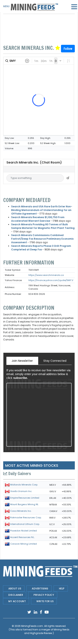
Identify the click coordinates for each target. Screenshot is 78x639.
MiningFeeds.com (32, 626)
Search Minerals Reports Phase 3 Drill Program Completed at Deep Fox (41, 247)
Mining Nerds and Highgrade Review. (46, 631)
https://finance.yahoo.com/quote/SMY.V (50, 280)
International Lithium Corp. (25, 524)
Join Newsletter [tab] (22, 361)
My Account (17, 601)
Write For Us (45, 601)
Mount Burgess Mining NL (24, 504)
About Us (14, 588)
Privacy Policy (44, 595)
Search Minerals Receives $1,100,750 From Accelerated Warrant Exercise (37, 219)
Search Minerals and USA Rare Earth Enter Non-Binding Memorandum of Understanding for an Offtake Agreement (41, 210)
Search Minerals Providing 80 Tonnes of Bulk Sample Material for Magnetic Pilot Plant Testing (43, 226)
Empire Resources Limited (24, 497)
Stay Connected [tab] (54, 361)
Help (62, 588)
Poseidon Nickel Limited (23, 530)
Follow (68, 48)
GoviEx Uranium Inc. (21, 491)
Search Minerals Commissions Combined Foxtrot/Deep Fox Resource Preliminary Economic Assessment (42, 238)
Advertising (40, 588)
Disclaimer (15, 595)
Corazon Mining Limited (23, 543)
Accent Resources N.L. (22, 537)
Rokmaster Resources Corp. (25, 517)
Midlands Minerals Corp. (24, 484)
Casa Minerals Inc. (20, 511)
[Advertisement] (39, 24)
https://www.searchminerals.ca (46, 275)
